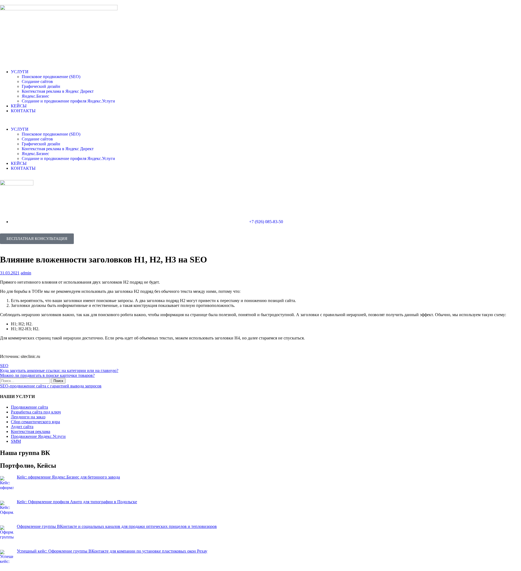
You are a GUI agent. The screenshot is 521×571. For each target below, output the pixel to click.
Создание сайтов (37, 81)
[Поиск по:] (25, 380)
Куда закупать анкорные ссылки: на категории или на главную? (59, 370)
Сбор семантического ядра (35, 421)
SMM (16, 441)
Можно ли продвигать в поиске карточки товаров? (47, 375)
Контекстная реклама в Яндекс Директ (58, 91)
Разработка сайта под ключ (36, 412)
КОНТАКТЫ (23, 110)
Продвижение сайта (29, 407)
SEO (4, 365)
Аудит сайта (22, 426)
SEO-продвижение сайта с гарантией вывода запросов (50, 386)
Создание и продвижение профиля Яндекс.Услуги (68, 101)
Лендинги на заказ (28, 417)
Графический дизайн (41, 86)
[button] (260, 120)
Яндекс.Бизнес (35, 96)
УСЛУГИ (19, 71)
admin (26, 273)
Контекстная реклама (30, 431)
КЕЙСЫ (19, 106)
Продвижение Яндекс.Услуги (38, 436)
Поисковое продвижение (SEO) (51, 76)
